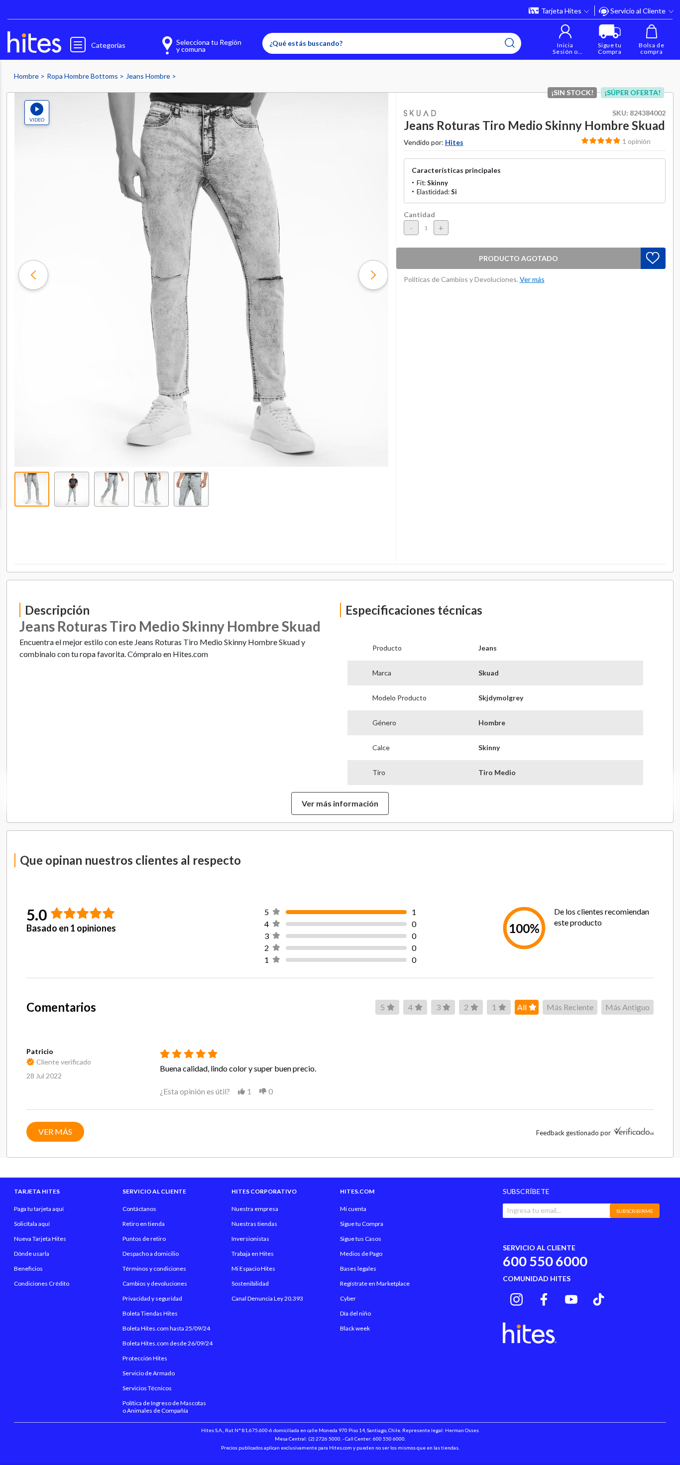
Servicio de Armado (148, 1373)
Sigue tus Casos (360, 1238)
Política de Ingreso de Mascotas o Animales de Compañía (164, 1406)
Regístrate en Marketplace (375, 1283)
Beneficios (28, 1268)
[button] (565, 39)
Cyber (348, 1298)
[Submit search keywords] (510, 43)
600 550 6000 (545, 1261)
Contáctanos (139, 1208)
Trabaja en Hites (252, 1253)
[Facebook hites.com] (544, 1298)
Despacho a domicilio (150, 1253)
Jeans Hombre (149, 76)
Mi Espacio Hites (253, 1268)
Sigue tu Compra (361, 1223)
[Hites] (34, 42)
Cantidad (419, 214)
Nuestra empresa (254, 1208)
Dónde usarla (31, 1253)
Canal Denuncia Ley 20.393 (267, 1298)
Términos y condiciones (154, 1268)
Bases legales (358, 1268)
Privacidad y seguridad (152, 1298)
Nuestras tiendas (254, 1223)
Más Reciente (570, 1007)
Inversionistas (250, 1238)
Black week (355, 1328)
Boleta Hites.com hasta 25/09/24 (166, 1328)
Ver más (55, 1131)
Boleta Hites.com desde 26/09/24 (167, 1343)
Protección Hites (144, 1358)
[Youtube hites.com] (571, 1298)
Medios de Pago (361, 1253)
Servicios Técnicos (147, 1388)
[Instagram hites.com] (516, 1298)
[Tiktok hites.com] (598, 1298)
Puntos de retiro (144, 1238)
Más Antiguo (627, 1007)
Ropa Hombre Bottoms (83, 76)
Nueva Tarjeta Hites (40, 1238)
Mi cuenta (353, 1208)
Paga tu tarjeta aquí (39, 1208)
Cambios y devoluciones (154, 1283)
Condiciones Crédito (41, 1283)
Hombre (27, 76)
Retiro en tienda (143, 1223)
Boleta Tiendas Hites (150, 1313)
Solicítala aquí (32, 1223)
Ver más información (340, 803)
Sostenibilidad (250, 1283)
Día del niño (355, 1313)
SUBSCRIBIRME (634, 1211)
